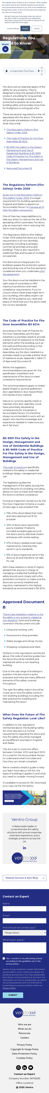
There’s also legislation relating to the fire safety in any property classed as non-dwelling (23, 617)
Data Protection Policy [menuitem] (24, 1053)
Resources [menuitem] (24, 1033)
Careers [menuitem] (24, 1037)
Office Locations (24, 1083)
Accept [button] (25, 28)
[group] (24, 71)
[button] (7, 71)
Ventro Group (24, 819)
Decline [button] (37, 28)
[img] (39, 71)
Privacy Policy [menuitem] (24, 1045)
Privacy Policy (9, 988)
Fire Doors (29, 51)
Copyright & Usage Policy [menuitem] (24, 1049)
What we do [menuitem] (24, 1029)
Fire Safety (20, 51)
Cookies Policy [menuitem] (24, 1058)
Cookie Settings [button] (13, 28)
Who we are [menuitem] (24, 1024)
